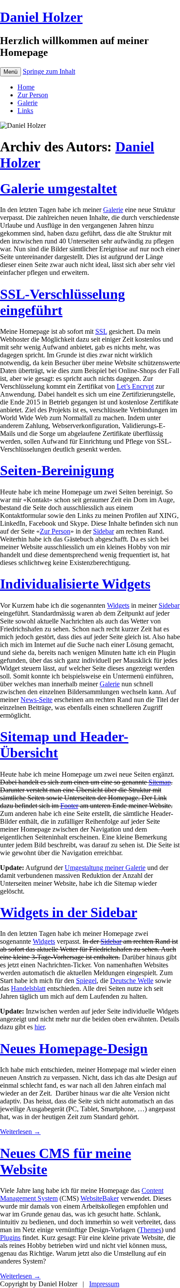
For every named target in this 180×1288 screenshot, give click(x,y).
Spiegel (86, 980)
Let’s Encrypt (135, 386)
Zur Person (32, 95)
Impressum (104, 1284)
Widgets (118, 605)
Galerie (27, 102)
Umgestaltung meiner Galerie (105, 867)
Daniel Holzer (41, 17)
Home (26, 87)
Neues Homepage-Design (74, 1048)
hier (40, 1027)
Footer (69, 805)
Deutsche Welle (131, 980)
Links (25, 110)
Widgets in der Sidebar (68, 912)
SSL (101, 331)
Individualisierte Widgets (75, 584)
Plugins (10, 1237)
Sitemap (160, 782)
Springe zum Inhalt (49, 71)
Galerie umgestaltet (58, 188)
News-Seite (36, 699)
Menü (10, 72)
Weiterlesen (20, 1131)
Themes (150, 1229)
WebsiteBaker (99, 1198)
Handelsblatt (28, 988)
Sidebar (103, 531)
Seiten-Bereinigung (57, 470)
